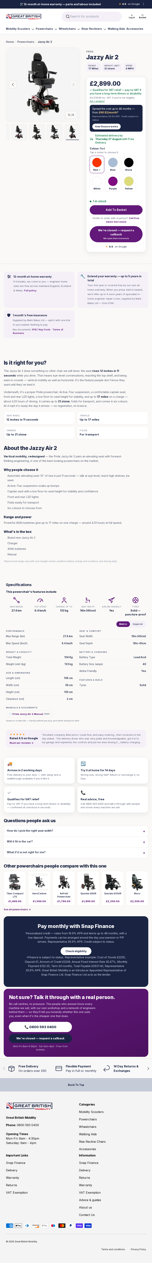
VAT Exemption (17, 1192)
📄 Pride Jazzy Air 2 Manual (29, 713)
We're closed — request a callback (116, 234)
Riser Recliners (92, 28)
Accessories (134, 28)
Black (128, 169)
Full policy (30, 290)
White (96, 188)
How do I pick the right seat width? (30, 830)
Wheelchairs (67, 28)
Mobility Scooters (18, 28)
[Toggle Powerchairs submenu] (56, 29)
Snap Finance (15, 1163)
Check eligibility (76, 951)
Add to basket (116, 210)
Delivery (11, 1170)
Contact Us (87, 1215)
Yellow (129, 188)
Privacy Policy (138, 1249)
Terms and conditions (113, 1249)
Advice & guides (90, 1200)
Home (10, 41)
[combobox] (92, 17)
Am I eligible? (97, 101)
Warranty (12, 1178)
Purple (113, 188)
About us (85, 1207)
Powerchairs (44, 28)
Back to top (76, 1084)
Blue (112, 169)
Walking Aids (116, 28)
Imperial (138, 624)
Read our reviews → (22, 742)
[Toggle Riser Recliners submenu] (105, 29)
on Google (129, 4)
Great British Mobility (26, 1241)
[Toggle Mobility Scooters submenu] (33, 29)
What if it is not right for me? (26, 852)
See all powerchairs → (17, 909)
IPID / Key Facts (41, 329)
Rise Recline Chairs (92, 1141)
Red (95, 169)
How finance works (106, 126)
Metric (123, 624)
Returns (11, 1185)
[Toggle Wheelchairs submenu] (78, 29)
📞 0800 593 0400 (40, 1027)
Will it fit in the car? (20, 841)
